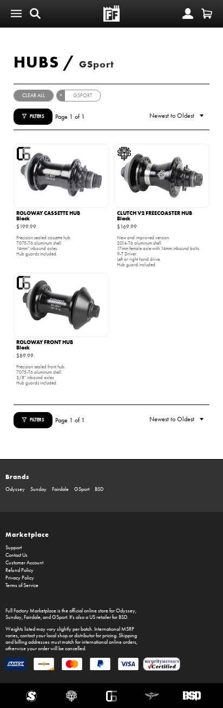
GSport (96, 64)
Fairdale (60, 489)
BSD (99, 489)
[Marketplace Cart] (207, 13)
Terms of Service (21, 585)
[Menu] (16, 13)
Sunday (38, 489)
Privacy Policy (19, 578)
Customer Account (24, 562)
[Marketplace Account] (188, 13)
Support (13, 547)
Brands (17, 477)
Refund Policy (19, 570)
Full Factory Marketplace (30, 611)
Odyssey (15, 489)
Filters (37, 116)
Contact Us (16, 555)
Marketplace (27, 534)
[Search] (35, 13)
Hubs (36, 62)
